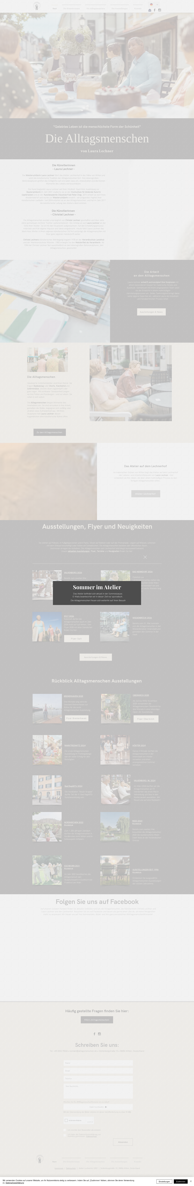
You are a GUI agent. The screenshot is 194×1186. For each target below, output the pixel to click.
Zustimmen (180, 1181)
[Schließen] (190, 1181)
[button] (145, 557)
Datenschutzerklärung (15, 1182)
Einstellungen (164, 1181)
